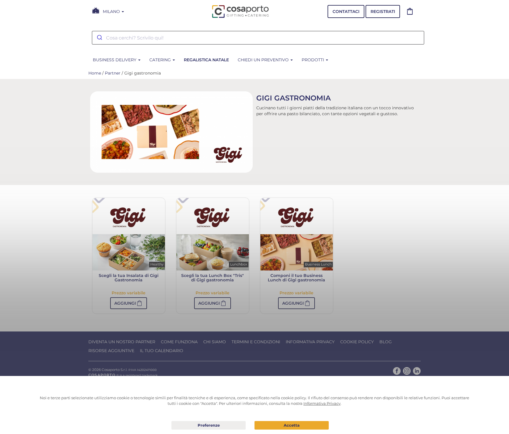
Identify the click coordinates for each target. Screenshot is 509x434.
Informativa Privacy (310, 341)
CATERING (160, 59)
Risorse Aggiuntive (111, 350)
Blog (385, 341)
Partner (112, 73)
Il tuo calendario (161, 350)
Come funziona (179, 341)
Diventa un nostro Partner (121, 341)
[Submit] (99, 37)
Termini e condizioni (256, 341)
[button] (128, 303)
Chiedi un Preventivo (264, 59)
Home (94, 73)
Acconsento (291, 425)
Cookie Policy (357, 341)
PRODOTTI (313, 59)
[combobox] (258, 37)
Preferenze (208, 425)
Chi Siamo (214, 341)
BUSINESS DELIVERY (115, 59)
